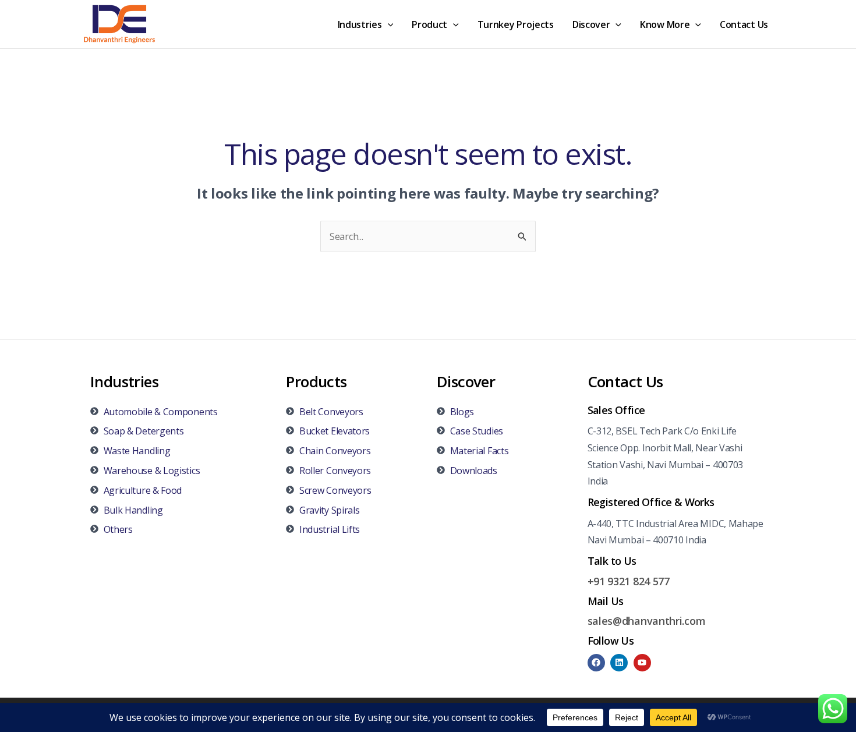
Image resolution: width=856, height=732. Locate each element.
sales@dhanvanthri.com (647, 621)
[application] (388, 24)
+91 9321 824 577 (629, 581)
